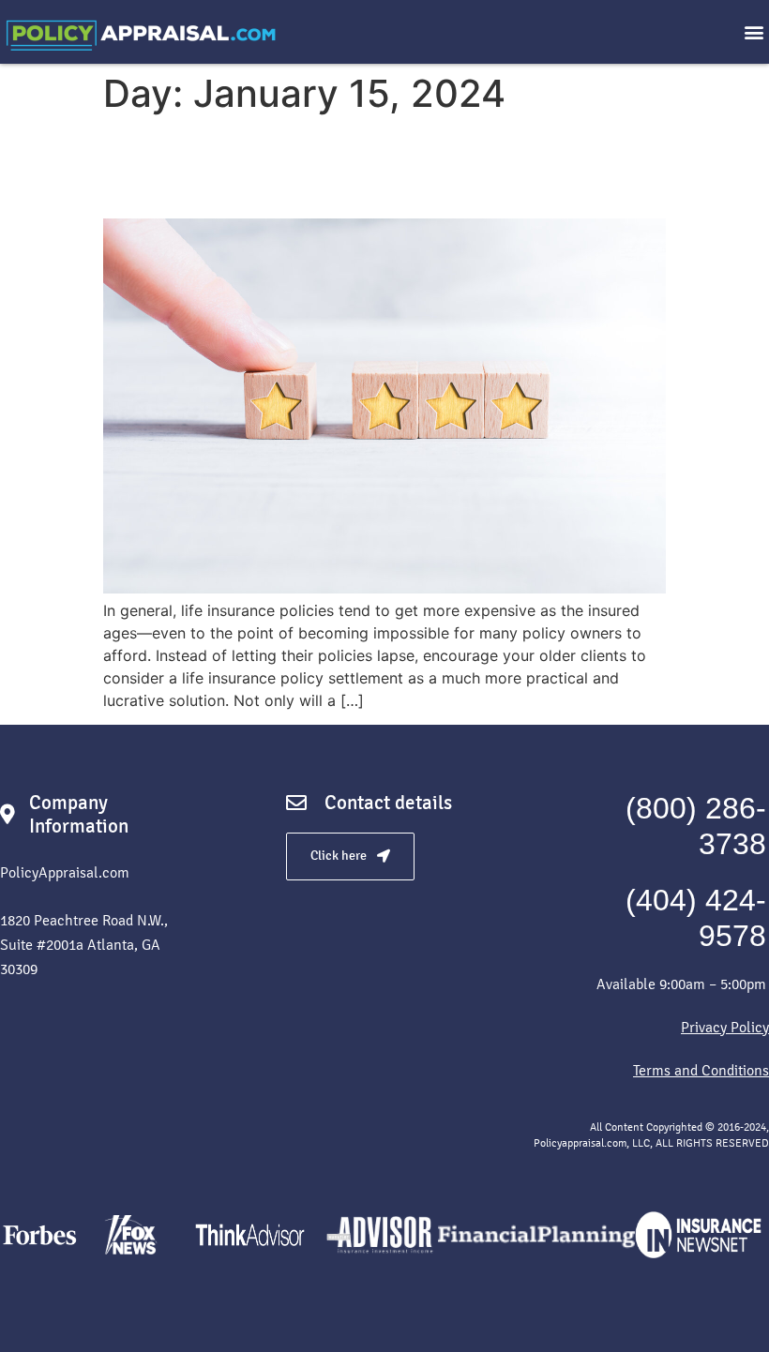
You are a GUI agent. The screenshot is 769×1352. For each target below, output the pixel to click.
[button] (753, 32)
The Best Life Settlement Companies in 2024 (380, 166)
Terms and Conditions (701, 1070)
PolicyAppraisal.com (64, 872)
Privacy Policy (725, 1027)
